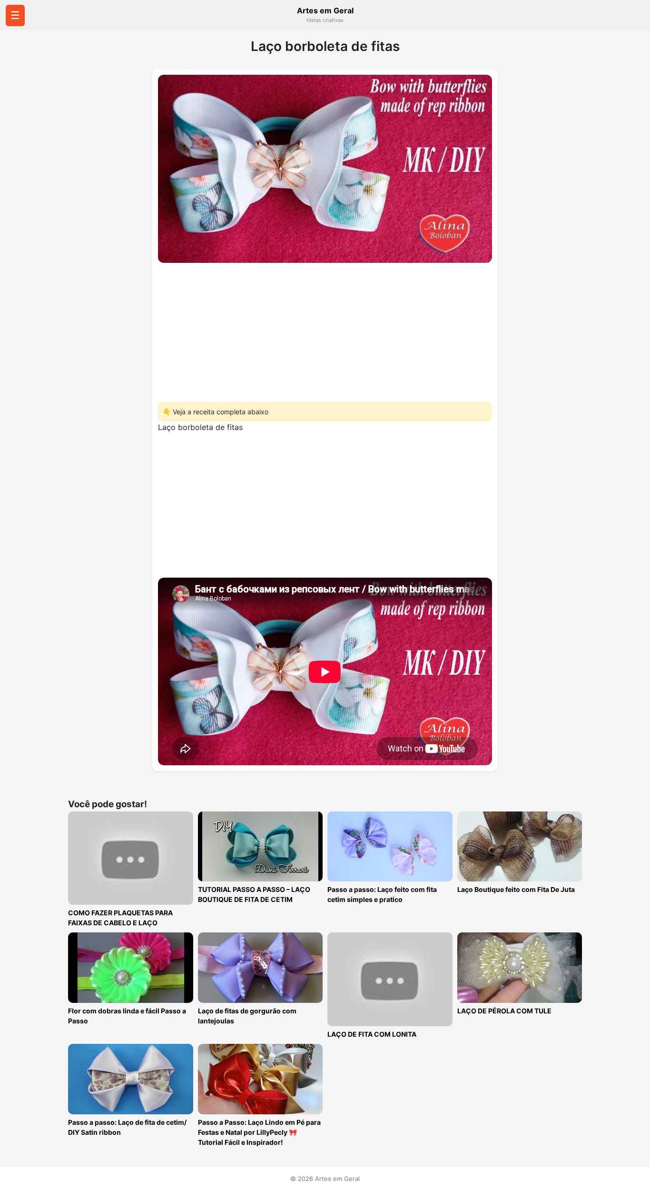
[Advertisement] (325, 329)
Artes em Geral (325, 10)
